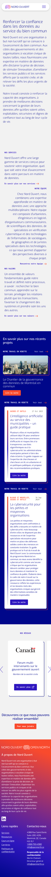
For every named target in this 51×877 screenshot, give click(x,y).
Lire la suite (11, 393)
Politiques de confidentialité (8, 850)
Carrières (5, 844)
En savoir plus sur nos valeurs (19, 316)
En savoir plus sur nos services (19, 184)
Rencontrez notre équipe (31, 264)
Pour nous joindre (25, 726)
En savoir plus (24, 687)
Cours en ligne (7, 840)
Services (5, 833)
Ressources (6, 837)
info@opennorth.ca (35, 847)
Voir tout (39, 351)
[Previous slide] (1, 669)
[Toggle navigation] (44, 7)
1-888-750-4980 (34, 844)
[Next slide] (49, 669)
